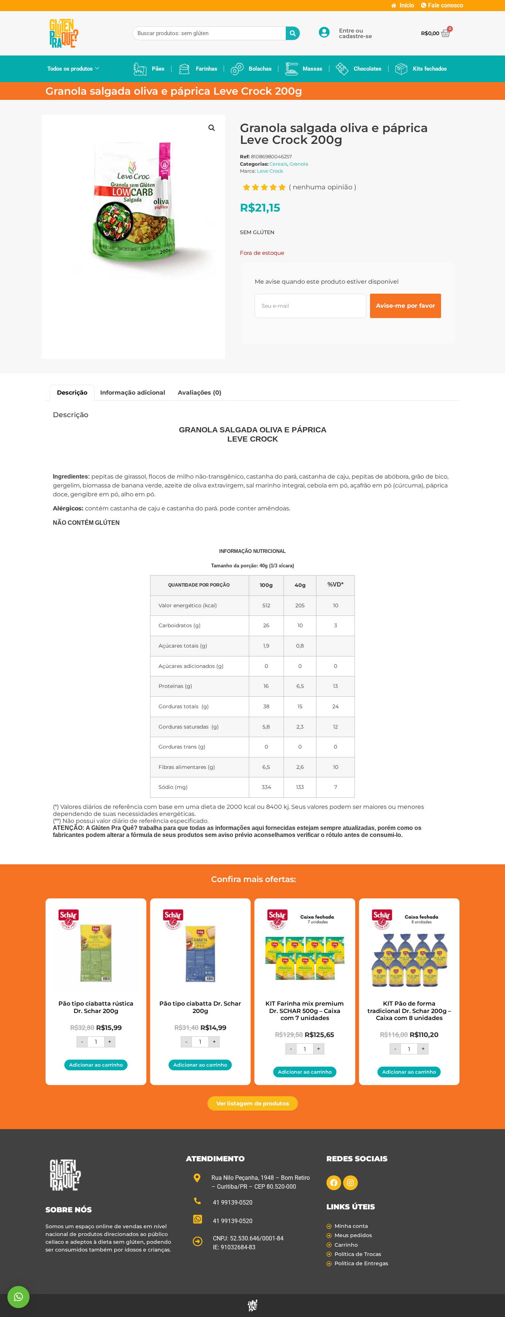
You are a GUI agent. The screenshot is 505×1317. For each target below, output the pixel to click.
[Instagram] (350, 1182)
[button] (211, 128)
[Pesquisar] (293, 33)
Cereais (278, 164)
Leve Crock (270, 171)
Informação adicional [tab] (132, 392)
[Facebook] (333, 1182)
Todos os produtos (70, 68)
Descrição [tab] (72, 392)
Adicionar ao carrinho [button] (96, 1065)
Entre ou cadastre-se (355, 33)
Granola (298, 164)
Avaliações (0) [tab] (199, 392)
